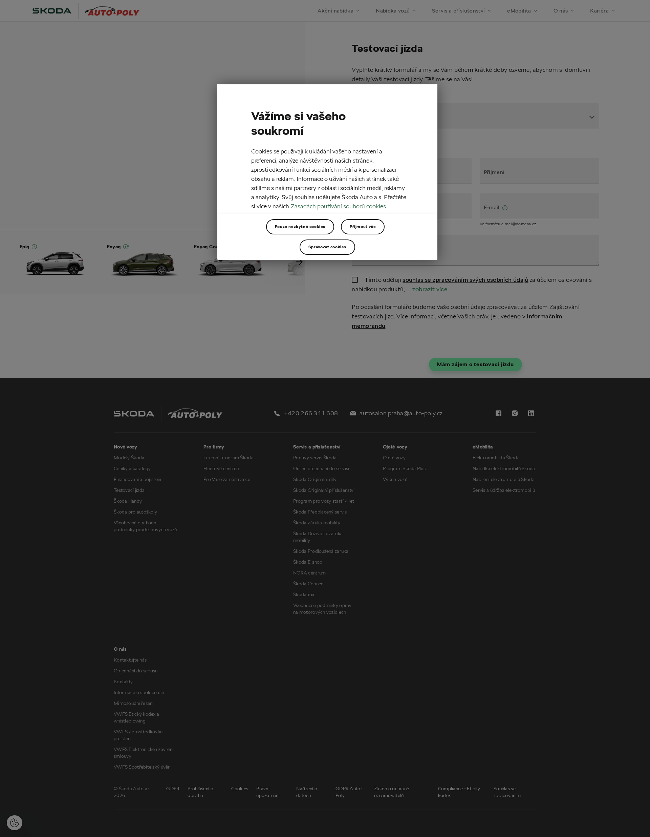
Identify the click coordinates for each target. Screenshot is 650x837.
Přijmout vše (363, 226)
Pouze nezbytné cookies (300, 226)
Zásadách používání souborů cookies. (339, 206)
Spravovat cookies (327, 246)
